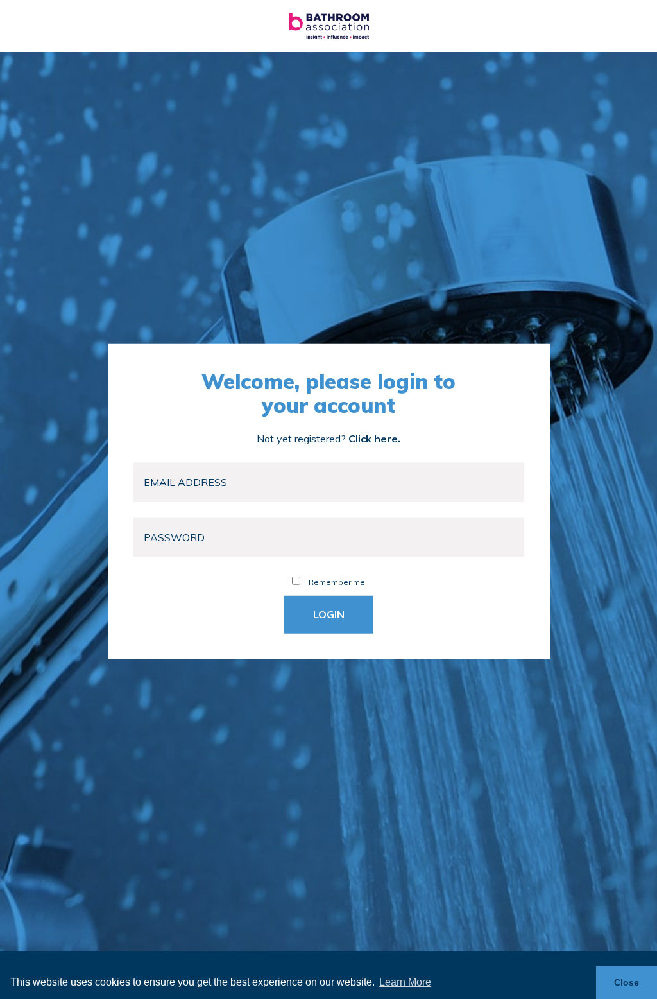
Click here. (374, 438)
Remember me (336, 582)
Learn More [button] (405, 982)
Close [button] (626, 982)
